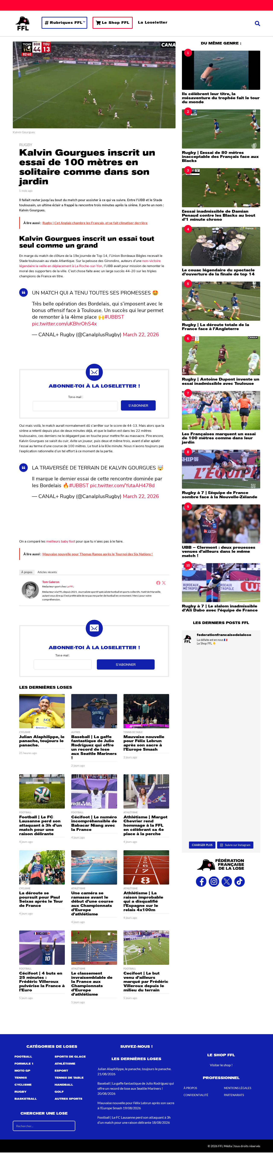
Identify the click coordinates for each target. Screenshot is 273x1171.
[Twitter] (163, 582)
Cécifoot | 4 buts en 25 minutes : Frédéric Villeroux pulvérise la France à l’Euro (42, 982)
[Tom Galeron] (30, 589)
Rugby (25, 145)
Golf (59, 1092)
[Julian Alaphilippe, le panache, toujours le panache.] (42, 711)
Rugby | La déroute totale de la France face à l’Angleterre (215, 326)
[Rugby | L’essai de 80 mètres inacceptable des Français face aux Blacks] (221, 128)
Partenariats (234, 1095)
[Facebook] (158, 582)
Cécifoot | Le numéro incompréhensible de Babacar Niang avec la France (94, 823)
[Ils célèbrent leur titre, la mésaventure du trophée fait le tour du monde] (221, 70)
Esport (61, 1071)
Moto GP (22, 1071)
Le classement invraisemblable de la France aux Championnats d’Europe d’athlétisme (91, 984)
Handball (64, 1085)
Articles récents (47, 572)
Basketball (26, 1099)
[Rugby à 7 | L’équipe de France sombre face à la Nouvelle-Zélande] (221, 469)
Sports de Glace (70, 1057)
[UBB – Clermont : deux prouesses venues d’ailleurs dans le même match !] (221, 523)
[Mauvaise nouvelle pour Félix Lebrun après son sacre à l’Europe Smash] (146, 711)
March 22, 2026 (141, 334)
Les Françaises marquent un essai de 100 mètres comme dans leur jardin (219, 438)
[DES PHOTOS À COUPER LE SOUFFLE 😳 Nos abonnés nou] (221, 720)
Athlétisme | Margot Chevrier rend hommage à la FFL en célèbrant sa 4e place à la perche (145, 825)
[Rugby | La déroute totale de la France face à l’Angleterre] (221, 301)
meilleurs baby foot (60, 541)
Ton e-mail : (75, 397)
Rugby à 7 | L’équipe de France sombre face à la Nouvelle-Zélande (219, 494)
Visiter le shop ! (221, 1065)
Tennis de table (132, 732)
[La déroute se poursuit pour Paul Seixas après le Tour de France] (42, 867)
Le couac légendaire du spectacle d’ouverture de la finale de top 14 (218, 272)
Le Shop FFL (115, 22)
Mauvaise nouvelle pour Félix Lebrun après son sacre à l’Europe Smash (143, 743)
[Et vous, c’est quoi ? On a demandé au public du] (221, 768)
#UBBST (114, 316)
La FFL (70, 586)
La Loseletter (152, 22)
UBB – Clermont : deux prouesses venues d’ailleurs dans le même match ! (218, 551)
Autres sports (68, 1099)
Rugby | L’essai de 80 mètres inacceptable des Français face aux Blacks (220, 156)
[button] (257, 23)
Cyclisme (24, 732)
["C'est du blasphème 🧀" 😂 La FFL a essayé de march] (221, 816)
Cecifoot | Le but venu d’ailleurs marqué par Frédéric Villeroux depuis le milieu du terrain (145, 982)
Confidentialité (196, 1095)
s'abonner (138, 405)
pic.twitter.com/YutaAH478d (122, 485)
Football (25, 812)
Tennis (21, 1078)
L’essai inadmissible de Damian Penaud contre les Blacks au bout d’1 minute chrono (218, 215)
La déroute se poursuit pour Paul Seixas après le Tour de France (41, 899)
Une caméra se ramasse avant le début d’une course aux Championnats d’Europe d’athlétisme (92, 903)
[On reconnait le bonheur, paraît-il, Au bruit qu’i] (221, 672)
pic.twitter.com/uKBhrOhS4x (64, 323)
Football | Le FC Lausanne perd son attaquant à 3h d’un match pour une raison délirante (40, 825)
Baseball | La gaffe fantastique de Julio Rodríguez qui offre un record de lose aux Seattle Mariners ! (94, 747)
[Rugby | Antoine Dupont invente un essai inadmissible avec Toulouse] (221, 355)
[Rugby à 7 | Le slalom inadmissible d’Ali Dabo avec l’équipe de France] (221, 582)
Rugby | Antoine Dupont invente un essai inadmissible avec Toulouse (220, 381)
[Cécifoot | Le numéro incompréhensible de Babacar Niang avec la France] (94, 791)
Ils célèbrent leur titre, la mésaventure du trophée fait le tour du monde (221, 98)
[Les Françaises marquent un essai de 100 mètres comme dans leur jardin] (221, 410)
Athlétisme (130, 812)
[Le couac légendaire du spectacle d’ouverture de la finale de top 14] (221, 246)
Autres (75, 732)
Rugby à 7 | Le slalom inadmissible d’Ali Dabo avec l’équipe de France (220, 608)
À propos (26, 572)
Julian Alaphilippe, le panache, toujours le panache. (41, 741)
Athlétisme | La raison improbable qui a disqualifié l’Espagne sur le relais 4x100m (143, 901)
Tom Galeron (50, 582)
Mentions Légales (237, 1088)
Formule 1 (24, 1064)
